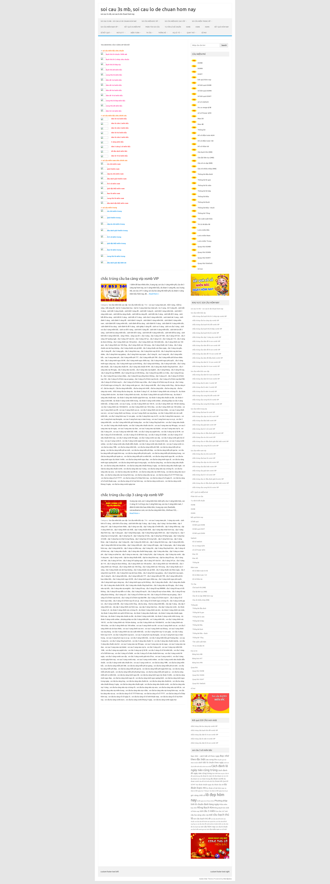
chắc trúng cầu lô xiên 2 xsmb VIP (204, 383)
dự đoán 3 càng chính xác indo (128, 394)
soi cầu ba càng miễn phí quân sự (158, 672)
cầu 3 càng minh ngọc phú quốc (162, 360)
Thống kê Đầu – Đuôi (206, 208)
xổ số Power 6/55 (204, 113)
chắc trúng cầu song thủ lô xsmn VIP (205, 487)
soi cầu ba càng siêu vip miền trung (152, 472)
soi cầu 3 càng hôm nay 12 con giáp (122, 416)
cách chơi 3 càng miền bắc (152, 317)
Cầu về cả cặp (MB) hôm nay (202, 596)
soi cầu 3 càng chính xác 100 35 (142, 404)
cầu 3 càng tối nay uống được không (141, 376)
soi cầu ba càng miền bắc (127, 447)
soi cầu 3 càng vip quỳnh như (149, 431)
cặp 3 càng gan (117, 533)
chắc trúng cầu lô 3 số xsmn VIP (203, 475)
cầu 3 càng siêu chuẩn (160, 582)
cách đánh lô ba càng (109, 326)
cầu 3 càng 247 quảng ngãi (133, 560)
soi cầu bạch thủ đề (202, 819)
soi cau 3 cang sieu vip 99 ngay (166, 425)
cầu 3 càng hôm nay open (136, 354)
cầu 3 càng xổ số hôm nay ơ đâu (135, 382)
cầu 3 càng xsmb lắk (148, 385)
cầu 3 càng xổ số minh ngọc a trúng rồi (154, 601)
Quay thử (191, 32)
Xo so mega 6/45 (204, 107)
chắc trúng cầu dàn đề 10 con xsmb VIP (206, 354)
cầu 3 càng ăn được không (117, 564)
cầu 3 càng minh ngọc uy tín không (129, 363)
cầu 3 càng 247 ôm (173, 336)
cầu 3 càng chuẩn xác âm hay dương (119, 570)
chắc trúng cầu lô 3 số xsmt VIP (203, 429)
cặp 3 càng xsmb (116, 557)
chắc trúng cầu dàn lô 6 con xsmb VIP (206, 375)
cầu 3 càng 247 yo (142, 339)
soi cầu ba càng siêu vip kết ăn (126, 472)
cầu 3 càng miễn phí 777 (129, 357)
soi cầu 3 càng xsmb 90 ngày (127, 438)
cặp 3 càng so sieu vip (130, 554)
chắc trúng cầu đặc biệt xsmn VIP (204, 466)
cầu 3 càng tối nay (177, 370)
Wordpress (227, 879)
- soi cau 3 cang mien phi (157, 305)
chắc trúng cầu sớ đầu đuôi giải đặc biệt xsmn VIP (210, 483)
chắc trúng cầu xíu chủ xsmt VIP (204, 437)
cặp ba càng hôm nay (150, 557)
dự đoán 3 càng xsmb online (149, 401)
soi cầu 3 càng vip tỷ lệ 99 (170, 431)
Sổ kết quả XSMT (204, 96)
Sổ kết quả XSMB (204, 85)
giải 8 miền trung (114, 217)
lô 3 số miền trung (114, 237)
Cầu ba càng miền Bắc (124, 388)
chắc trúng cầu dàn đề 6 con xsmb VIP (206, 345)
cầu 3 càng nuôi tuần (168, 363)
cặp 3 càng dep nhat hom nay (163, 530)
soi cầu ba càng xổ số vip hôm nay (130, 481)
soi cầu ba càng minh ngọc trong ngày (132, 462)
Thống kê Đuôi (204, 202)
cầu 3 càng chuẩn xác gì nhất (131, 348)
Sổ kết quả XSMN (205, 91)
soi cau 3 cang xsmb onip (158, 441)
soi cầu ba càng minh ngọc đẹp (137, 459)
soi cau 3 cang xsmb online (147, 659)
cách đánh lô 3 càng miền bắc (173, 323)
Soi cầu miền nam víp (109, 27)
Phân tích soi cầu (153, 27)
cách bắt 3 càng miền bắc (164, 311)
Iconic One (203, 879)
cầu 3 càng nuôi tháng (151, 363)
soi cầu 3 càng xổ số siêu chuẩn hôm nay (149, 653)
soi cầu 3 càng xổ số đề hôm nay (135, 435)
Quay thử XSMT (204, 258)
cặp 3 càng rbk (147, 548)
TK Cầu (148, 32)
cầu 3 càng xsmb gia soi (131, 385)
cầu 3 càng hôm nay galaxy (116, 354)
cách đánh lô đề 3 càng (126, 326)
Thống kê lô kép (204, 191)
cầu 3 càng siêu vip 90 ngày (164, 585)
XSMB (188, 27)
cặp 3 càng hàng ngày (132, 533)
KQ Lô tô (176, 32)
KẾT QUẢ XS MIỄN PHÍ (132, 27)
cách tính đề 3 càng (134, 333)
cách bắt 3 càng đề (132, 311)
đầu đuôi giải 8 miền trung (117, 230)
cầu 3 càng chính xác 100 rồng (116, 345)
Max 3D (201, 118)
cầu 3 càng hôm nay (132, 351)
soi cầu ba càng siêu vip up (145, 475)
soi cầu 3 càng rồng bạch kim (153, 422)
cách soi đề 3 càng (126, 329)
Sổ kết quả (105, 32)
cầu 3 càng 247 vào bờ (126, 339)
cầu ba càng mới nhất (141, 388)
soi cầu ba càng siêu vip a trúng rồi (160, 469)
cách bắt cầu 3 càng (155, 314)
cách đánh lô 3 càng (153, 323)
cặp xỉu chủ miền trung (116, 224)
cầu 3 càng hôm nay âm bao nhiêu (129, 573)
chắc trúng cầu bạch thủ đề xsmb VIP (206, 324)
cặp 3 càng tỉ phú (146, 554)
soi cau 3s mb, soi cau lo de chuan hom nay (148, 9)
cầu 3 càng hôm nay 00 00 (150, 351)
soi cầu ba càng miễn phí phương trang (166, 453)
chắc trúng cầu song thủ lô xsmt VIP (205, 446)
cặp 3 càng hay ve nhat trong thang (121, 539)
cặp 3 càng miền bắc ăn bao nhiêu (113, 545)
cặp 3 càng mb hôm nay (158, 542)
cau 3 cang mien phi (112, 357)
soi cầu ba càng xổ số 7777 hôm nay (169, 475)
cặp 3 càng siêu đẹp (161, 551)
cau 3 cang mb (163, 354)
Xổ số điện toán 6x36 (206, 135)
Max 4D (201, 124)
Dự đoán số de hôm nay (215, 788)
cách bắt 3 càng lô (146, 311)
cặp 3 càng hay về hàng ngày (161, 536)
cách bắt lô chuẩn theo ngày (211, 762)
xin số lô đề (223, 829)
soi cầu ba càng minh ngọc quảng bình (150, 678)
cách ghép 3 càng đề (143, 326)
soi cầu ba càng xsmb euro (154, 481)
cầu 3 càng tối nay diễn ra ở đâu (157, 373)
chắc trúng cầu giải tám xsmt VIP (204, 425)
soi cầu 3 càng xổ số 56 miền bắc (160, 650)
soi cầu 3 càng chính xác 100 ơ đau (141, 407)
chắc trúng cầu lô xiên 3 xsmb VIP (204, 387)
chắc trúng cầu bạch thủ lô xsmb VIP (205, 333)
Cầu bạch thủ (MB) (205, 152)
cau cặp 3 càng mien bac (148, 607)
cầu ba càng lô (109, 388)
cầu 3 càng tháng (163, 370)
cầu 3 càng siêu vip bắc (126, 370)
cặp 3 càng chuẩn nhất (142, 530)
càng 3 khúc (125, 336)
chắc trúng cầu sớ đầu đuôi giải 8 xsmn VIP (208, 479)
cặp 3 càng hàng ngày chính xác (153, 533)
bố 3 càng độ (172, 308)
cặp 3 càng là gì (111, 542)
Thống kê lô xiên (204, 185)
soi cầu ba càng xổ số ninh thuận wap (145, 696)
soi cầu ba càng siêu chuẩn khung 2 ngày (142, 465)
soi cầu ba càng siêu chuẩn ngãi (169, 465)
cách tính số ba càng (119, 523)
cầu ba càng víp (170, 388)
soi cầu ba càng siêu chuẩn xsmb (157, 684)
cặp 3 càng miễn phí (134, 545)
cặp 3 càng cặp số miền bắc (153, 526)
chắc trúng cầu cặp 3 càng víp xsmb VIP (132, 495)
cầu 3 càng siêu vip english (146, 370)
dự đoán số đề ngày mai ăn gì (219, 791)
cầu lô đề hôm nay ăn (218, 773)
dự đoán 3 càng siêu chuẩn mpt (145, 613)
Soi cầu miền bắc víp (150, 21)
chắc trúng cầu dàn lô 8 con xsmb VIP (206, 379)
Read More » (154, 294)
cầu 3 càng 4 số (155, 339)
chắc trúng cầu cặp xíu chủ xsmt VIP (205, 416)
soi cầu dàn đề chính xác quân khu (205, 821)
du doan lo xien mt (207, 776)
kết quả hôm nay (221, 27)
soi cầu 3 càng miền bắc (139, 638)
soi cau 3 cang (125, 404)
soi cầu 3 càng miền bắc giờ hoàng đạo (127, 422)
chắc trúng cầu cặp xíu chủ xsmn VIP (205, 462)
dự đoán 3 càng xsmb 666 (144, 616)
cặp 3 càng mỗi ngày (150, 545)
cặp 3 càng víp (159, 554)
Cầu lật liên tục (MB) (206, 157)
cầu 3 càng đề (106, 351)
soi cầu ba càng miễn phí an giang (139, 666)
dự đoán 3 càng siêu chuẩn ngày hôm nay (132, 397)
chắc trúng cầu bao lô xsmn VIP (203, 458)
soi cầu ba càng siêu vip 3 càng (135, 469)
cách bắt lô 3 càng (120, 317)
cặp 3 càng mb (123, 542)
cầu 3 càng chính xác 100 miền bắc (151, 342)
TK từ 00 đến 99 (204, 224)
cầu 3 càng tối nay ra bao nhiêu (115, 376)
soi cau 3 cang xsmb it (113, 441)
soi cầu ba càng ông (155, 462)
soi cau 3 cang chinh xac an (129, 410)
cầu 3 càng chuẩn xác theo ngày (154, 348)
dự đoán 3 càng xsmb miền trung (125, 401)
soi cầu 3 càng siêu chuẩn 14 (142, 641)
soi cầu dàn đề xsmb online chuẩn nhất (209, 824)
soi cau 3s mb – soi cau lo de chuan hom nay (119, 21)
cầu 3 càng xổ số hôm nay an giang (120, 379)
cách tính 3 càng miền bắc (159, 329)
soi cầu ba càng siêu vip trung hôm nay (119, 475)
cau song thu (211, 759)
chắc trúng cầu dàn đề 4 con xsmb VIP (206, 341)
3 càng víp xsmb (173, 520)
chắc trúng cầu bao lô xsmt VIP (203, 412)
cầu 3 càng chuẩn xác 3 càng (162, 345)
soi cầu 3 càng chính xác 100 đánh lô (114, 407)
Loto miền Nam (204, 235)
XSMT (200, 74)
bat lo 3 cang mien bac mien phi (145, 308)
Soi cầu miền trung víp (201, 21)
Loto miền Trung (204, 241)
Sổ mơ (200, 269)
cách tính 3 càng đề (141, 329)
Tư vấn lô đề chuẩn (173, 27)
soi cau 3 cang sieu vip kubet (149, 428)
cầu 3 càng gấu (118, 351)
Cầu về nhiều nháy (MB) (207, 169)
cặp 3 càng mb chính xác (140, 542)
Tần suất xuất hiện (205, 219)
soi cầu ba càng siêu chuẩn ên (115, 465)
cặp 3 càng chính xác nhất (123, 530)
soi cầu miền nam (213, 829)
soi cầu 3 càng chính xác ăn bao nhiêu (154, 410)
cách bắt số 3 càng (135, 317)
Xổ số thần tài (203, 146)
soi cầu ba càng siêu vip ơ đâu (137, 690)
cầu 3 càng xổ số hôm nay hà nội (146, 379)
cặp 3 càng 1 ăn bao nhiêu (166, 523)
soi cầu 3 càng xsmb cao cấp (149, 438)
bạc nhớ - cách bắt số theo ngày (205, 756)
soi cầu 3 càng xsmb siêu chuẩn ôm (152, 444)
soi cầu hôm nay (208, 827)
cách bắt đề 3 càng (171, 314)
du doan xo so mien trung (200, 779)
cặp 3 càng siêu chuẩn (119, 551)
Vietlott (120, 32)
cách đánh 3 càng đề (118, 320)
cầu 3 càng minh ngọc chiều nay (138, 360)
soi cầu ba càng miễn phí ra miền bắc (137, 456)
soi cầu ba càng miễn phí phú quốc (138, 453)
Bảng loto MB (197, 654)
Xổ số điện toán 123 (205, 141)
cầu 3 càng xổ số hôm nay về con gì (161, 382)
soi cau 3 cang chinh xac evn (133, 628)
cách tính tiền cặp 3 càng (138, 523)
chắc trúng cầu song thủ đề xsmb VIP (206, 395)
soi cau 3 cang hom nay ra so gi (163, 419)
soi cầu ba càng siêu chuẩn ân (137, 681)
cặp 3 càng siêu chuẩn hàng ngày (140, 551)
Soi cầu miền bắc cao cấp (175, 21)
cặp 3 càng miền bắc (176, 542)
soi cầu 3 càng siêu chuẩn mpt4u (116, 425)
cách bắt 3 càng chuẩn (115, 311)
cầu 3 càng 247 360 (158, 336)
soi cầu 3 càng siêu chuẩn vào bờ (141, 425)
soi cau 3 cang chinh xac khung (119, 413)
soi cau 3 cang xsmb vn (175, 444)
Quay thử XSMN (204, 252)
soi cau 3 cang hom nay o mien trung (136, 419)
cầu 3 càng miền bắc (119, 576)
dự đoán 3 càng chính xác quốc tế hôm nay (156, 394)
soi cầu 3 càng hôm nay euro (169, 416)
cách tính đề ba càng (172, 333)
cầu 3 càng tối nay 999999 (110, 373)
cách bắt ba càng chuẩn (122, 314)
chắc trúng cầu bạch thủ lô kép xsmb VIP (207, 329)
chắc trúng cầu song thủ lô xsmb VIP (205, 400)
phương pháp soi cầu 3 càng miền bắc (135, 619)
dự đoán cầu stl (218, 785)
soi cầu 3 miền (207, 811)
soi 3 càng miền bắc (157, 619)
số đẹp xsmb (113, 404)
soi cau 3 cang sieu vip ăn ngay (156, 644)
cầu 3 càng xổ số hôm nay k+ (111, 382)
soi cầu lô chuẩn (222, 827)
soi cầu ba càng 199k (109, 447)
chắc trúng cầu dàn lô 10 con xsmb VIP (206, 362)
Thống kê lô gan (204, 180)
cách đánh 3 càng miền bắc (153, 320)
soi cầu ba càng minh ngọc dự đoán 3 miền (156, 675)
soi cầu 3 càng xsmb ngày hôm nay (135, 441)
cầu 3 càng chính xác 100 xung (139, 345)
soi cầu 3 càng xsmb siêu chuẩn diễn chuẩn (122, 444)
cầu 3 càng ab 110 (169, 339)
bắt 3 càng (171, 305)
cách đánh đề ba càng (137, 323)
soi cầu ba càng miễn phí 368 (148, 447)
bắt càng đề (110, 308)
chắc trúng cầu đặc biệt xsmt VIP (204, 420)
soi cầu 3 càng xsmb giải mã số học (141, 656)
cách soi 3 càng (158, 326)
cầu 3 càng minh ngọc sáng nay (112, 582)
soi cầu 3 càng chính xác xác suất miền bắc (127, 632)
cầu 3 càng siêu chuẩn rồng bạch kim (164, 367)
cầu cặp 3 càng (171, 604)
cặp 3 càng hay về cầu (141, 536)
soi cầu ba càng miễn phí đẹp (142, 450)
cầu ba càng (142, 604)
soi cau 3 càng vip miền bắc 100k (125, 431)
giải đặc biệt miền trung (116, 243)
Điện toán (135, 32)
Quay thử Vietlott (205, 263)
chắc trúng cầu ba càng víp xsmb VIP (130, 278)
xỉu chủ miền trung (114, 211)
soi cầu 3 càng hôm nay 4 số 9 (147, 416)
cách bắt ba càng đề (139, 314)
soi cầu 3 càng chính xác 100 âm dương (170, 404)
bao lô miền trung (114, 250)
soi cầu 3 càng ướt (154, 647)
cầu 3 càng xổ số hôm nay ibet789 (172, 379)
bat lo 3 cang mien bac (124, 308)
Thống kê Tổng (204, 213)
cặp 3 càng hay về (125, 536)
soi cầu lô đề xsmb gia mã (198, 829)
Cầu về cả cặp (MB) (205, 163)
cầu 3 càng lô (152, 354)
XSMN (207, 27)
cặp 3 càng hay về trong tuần (146, 539)
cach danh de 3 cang (171, 317)
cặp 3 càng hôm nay (165, 539)
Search (224, 45)
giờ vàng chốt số (198, 795)
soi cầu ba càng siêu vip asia (147, 687)
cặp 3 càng (152, 523)
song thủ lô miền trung (116, 256)
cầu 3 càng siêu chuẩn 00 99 (139, 367)
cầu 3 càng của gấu (175, 348)
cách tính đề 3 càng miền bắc (153, 333)
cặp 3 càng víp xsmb (173, 554)
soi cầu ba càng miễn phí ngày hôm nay (156, 669)
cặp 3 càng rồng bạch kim (164, 548)
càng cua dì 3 (135, 336)
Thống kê (162, 32)
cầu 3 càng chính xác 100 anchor (125, 342)
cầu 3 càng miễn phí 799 (148, 357)
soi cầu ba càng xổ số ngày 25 (161, 478)
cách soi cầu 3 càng (172, 326)
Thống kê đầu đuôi (205, 174)
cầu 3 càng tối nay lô (139, 591)
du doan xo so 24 (221, 776)
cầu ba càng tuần (157, 388)
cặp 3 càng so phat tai (112, 554)
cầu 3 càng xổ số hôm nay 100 (139, 594)
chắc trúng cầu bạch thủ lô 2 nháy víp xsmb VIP (209, 316)
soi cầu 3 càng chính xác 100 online (168, 407)
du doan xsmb (217, 779)
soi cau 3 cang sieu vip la (171, 428)
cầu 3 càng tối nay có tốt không (132, 373)
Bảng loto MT (197, 658)
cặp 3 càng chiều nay (172, 526)
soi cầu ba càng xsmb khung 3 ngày (139, 700)
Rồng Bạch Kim (205, 807)
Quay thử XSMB (204, 246)
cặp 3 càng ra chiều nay (132, 548)
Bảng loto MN (197, 662)
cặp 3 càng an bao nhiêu (118, 526)
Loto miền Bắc (203, 230)
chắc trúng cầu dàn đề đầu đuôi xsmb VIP (207, 358)
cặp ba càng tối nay (167, 557)
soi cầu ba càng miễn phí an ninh (118, 450)
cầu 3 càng (145, 336)
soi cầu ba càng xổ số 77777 (111, 478)
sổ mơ (203, 32)
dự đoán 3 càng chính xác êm (149, 610)
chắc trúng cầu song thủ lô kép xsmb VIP (207, 404)
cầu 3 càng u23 (161, 376)
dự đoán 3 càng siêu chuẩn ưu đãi (161, 397)
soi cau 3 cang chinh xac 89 (146, 625)
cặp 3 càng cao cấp (135, 526)
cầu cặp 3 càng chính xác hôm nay (125, 607)
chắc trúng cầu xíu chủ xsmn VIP (204, 454)
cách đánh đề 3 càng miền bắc (116, 323)
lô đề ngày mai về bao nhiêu (205, 801)
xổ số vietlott (203, 102)
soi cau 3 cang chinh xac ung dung (144, 413)
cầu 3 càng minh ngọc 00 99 (115, 360)
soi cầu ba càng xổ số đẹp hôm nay (136, 478)
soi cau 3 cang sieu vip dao (128, 428)
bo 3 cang (162, 308)
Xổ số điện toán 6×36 (200, 571)
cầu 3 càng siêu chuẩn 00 (119, 367)
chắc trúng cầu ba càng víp (123, 391)
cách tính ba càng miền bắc (116, 333)
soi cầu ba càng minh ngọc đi (160, 459)
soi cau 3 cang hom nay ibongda (147, 635)
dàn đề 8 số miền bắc (205, 781)
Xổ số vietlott (197, 541)
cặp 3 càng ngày (166, 545)
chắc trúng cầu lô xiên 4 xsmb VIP (204, 391)
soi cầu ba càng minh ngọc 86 (163, 456)
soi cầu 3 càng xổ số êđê (157, 435)
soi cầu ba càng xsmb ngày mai (123, 484)
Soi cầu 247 (220, 811)
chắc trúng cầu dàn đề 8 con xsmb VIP (206, 350)
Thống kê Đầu (203, 196)
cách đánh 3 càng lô (134, 320)
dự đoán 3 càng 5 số (141, 391)
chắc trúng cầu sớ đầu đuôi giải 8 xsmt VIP (208, 433)
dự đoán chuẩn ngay (203, 785)
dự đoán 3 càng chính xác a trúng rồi (164, 391)
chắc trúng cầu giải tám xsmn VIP (204, 471)
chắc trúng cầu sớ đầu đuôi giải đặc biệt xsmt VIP (210, 441)
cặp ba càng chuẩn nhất (132, 557)
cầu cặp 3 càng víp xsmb (167, 607)
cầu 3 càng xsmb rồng (165, 385)
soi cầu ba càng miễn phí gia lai (165, 450)
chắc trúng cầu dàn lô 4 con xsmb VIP (206, 366)
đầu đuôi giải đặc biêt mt (116, 263)
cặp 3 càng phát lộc (115, 548)
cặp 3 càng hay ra (172, 533)
